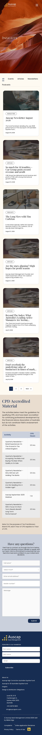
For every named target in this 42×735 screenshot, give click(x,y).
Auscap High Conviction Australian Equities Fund (18, 681)
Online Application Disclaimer (25, 725)
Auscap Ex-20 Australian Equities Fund (15, 684)
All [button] (3, 79)
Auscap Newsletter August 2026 (19, 119)
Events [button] (11, 79)
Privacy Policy (8, 729)
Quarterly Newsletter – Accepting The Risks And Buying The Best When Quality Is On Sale (14, 459)
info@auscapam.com (13, 709)
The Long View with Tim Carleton (18, 217)
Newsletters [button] (33, 79)
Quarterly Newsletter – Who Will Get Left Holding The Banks (14, 472)
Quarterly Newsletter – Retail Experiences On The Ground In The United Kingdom (14, 445)
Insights (4, 687)
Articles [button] (20, 79)
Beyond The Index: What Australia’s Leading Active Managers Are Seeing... (19, 317)
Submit (34, 621)
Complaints (8, 725)
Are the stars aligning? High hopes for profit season (20, 267)
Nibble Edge (10, 720)
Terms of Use (20, 729)
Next (29, 389)
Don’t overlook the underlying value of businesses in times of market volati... (21, 366)
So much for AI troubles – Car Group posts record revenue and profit (19, 169)
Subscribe (9, 667)
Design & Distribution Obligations (13, 690)
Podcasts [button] (6, 84)
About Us (5, 677)
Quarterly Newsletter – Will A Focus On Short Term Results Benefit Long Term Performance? (14, 509)
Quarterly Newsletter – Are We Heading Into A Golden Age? (14, 485)
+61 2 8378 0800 (12, 706)
